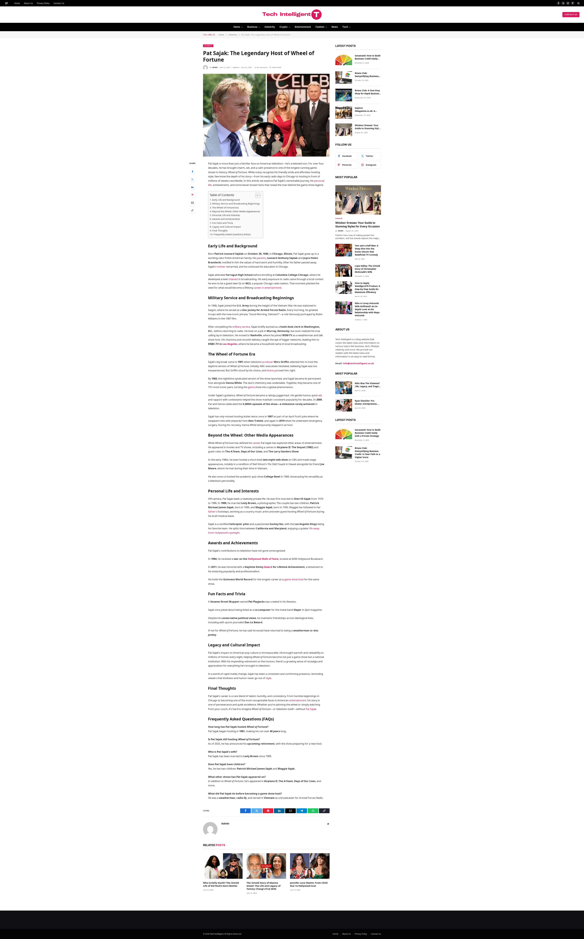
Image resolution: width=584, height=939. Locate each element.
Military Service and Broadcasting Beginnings (236, 203)
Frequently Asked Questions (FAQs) (232, 234)
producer (267, 362)
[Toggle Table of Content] (256, 195)
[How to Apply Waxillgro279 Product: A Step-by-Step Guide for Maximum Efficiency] (343, 287)
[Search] (578, 3)
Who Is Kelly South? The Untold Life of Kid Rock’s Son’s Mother (221, 884)
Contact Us (59, 3)
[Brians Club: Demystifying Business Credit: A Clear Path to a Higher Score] (343, 77)
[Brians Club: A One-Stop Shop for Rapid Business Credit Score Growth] (343, 95)
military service (241, 326)
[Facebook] (192, 172)
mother (220, 266)
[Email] (192, 203)
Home (17, 3)
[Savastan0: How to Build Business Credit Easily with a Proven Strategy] (343, 60)
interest (233, 279)
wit (320, 395)
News (335, 26)
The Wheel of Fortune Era (225, 207)
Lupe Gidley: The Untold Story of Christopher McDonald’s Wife (367, 268)
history (271, 370)
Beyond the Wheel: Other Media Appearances (236, 211)
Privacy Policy (43, 3)
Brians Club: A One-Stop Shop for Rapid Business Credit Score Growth (367, 92)
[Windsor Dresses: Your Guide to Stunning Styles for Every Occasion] (343, 130)
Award (268, 567)
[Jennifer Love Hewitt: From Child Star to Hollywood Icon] (310, 866)
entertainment (297, 700)
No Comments (262, 67)
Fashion (320, 26)
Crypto (283, 26)
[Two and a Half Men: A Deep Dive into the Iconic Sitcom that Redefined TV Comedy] (343, 250)
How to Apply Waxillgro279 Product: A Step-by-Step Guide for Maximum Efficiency (367, 288)
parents (261, 258)
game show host (294, 579)
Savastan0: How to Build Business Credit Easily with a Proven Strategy (367, 57)
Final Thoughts (220, 230)
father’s (212, 511)
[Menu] (6, 3)
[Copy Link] (192, 210)
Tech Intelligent (217, 933)
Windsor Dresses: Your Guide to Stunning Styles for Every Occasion (368, 127)
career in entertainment (267, 287)
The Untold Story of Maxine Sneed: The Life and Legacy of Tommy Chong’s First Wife (263, 885)
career (256, 443)
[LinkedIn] (192, 187)
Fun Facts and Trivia (222, 222)
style (268, 678)
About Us (28, 3)
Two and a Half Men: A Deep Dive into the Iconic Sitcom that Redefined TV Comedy (366, 250)
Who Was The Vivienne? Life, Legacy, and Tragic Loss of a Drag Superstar (368, 385)
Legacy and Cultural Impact (226, 226)
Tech (345, 26)
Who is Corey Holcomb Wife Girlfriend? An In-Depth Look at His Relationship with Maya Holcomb (367, 309)
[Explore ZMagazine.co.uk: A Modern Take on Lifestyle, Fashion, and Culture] (343, 112)
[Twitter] (192, 179)
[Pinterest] (192, 195)
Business (252, 26)
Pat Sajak (311, 709)
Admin (214, 67)
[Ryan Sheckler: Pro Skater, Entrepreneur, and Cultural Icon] (343, 405)
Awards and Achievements (226, 218)
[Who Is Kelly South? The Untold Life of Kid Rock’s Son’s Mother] (223, 866)
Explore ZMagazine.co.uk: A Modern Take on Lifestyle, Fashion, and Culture (366, 109)
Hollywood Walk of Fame (263, 559)
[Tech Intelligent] (292, 14)
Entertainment (303, 26)
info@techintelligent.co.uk (358, 363)
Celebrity (269, 26)
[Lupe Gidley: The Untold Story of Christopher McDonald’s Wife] (343, 270)
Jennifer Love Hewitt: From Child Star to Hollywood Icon (309, 884)
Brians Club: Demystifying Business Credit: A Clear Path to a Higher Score (367, 75)
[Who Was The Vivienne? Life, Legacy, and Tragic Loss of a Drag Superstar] (343, 388)
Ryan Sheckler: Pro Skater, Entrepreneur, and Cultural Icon (366, 402)
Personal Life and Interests (226, 215)
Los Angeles (229, 344)
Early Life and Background (226, 199)
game (251, 387)
